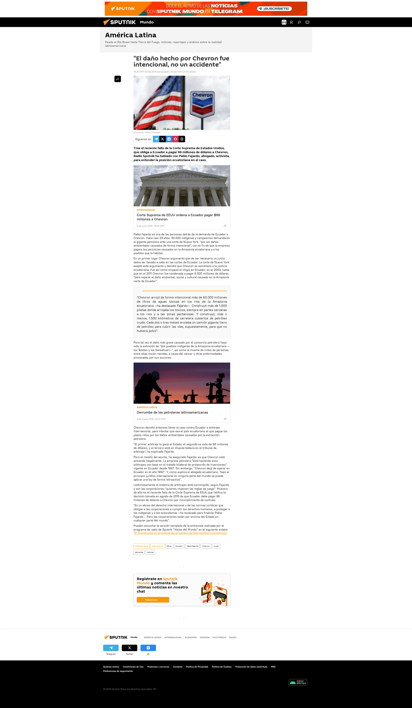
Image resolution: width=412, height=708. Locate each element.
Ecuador (179, 546)
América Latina (147, 407)
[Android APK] (298, 682)
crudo (216, 546)
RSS (273, 666)
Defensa (205, 637)
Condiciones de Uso (133, 666)
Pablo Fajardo (192, 546)
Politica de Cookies (222, 666)
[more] (225, 225)
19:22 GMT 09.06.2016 (145, 71)
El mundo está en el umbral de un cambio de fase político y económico (180, 533)
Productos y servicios (158, 666)
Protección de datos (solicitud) (251, 666)
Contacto (177, 666)
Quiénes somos (111, 666)
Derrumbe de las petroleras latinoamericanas (172, 412)
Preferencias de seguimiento (118, 671)
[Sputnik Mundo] (120, 26)
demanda (139, 552)
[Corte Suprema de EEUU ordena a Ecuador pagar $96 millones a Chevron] (182, 185)
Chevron (206, 546)
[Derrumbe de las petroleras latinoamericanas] (182, 383)
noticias (150, 552)
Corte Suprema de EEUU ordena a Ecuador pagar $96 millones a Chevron (178, 217)
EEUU (169, 546)
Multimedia (219, 637)
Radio (232, 637)
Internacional (146, 210)
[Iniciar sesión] (291, 22)
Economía (191, 637)
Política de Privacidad (197, 666)
